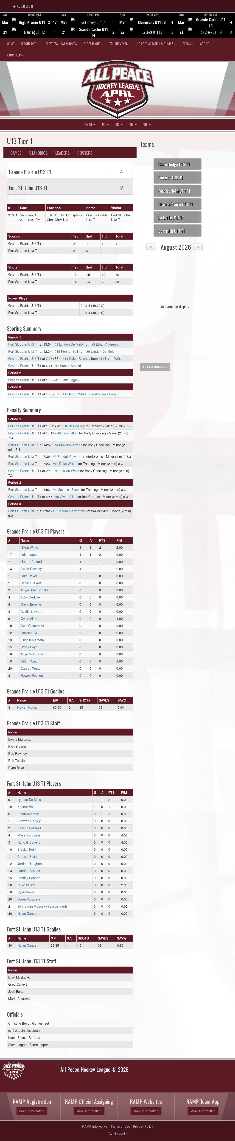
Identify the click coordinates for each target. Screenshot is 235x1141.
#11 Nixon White (111, 358)
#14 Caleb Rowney (76, 358)
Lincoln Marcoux (33, 640)
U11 (104, 124)
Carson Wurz (30, 668)
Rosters (85, 152)
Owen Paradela (28, 899)
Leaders (62, 152)
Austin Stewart (31, 611)
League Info (28, 43)
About (204, 43)
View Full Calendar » (155, 366)
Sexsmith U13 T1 (171, 230)
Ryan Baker (25, 892)
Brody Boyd (29, 647)
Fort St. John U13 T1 (23, 344)
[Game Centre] (29, 28)
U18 (145, 124)
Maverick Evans (28, 835)
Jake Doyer (29, 575)
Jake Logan (29, 554)
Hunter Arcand (31, 561)
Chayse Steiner (28, 856)
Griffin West (29, 661)
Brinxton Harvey (29, 821)
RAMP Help (14, 55)
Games (16, 152)
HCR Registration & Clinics (155, 43)
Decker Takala (31, 583)
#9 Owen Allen (67, 433)
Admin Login (118, 1133)
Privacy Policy (143, 1126)
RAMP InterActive (95, 1126)
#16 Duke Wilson (65, 463)
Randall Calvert (28, 842)
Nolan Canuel (27, 913)
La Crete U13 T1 (171, 217)
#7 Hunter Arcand (68, 365)
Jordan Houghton (30, 863)
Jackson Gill (29, 632)
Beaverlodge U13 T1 (174, 164)
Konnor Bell (25, 806)
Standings (38, 152)
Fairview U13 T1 (170, 177)
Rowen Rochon (32, 675)
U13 (117, 124)
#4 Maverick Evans (68, 444)
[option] (29, 25)
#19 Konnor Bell (66, 351)
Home (10, 43)
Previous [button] (2, 25)
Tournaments (118, 43)
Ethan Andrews (28, 813)
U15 (131, 124)
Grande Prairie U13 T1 (24, 358)
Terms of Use (120, 1126)
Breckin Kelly (26, 849)
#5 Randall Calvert (66, 456)
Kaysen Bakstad (29, 828)
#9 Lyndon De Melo (69, 344)
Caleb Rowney (31, 568)
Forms (186, 43)
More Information (31, 1111)
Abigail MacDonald (34, 590)
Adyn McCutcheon (34, 654)
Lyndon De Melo (29, 799)
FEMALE (88, 124)
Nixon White (29, 547)
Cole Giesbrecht (32, 625)
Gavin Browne (31, 604)
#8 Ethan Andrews (104, 344)
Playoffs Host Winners (61, 43)
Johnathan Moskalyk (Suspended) (42, 906)
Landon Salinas (28, 870)
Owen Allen (29, 618)
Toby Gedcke (30, 597)
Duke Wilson (26, 885)
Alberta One (92, 43)
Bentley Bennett (28, 877)
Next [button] (232, 24)
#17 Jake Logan (67, 380)
